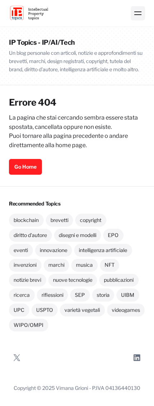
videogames (126, 310)
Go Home (25, 167)
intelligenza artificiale (103, 250)
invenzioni (25, 265)
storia (103, 295)
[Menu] (138, 13)
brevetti (59, 220)
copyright (90, 220)
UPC (19, 310)
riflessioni (52, 295)
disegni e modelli (77, 235)
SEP (80, 295)
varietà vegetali (82, 310)
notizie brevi (27, 280)
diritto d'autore (30, 235)
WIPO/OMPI (28, 325)
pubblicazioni (119, 280)
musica (84, 265)
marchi (56, 265)
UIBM (127, 295)
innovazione (53, 250)
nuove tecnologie (72, 280)
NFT (110, 265)
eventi (21, 250)
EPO (113, 235)
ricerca (22, 295)
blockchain (26, 220)
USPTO (44, 310)
